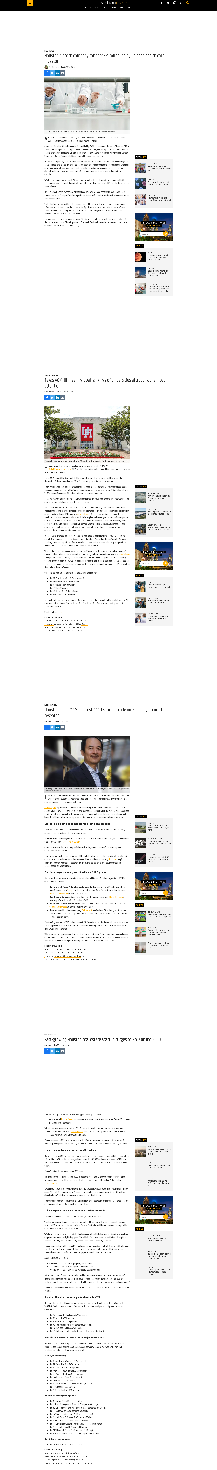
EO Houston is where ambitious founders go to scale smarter (158, 601)
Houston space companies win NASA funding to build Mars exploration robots (158, 257)
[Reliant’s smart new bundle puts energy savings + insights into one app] (140, 947)
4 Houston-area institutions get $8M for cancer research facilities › (64, 956)
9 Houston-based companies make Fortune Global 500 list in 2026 (160, 528)
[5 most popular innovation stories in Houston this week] (140, 1167)
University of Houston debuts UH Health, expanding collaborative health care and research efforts (159, 289)
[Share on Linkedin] (57, 73)
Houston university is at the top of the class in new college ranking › (65, 627)
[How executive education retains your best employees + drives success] (140, 618)
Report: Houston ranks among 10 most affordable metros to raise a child (159, 168)
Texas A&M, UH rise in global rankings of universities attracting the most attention (104, 383)
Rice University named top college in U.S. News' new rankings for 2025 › (66, 620)
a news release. (51, 1183)
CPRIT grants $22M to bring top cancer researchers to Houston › (63, 952)
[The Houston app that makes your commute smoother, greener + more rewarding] (140, 1255)
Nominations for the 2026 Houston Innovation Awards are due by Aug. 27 (159, 843)
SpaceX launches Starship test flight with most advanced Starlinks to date (158, 273)
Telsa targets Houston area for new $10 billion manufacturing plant (160, 513)
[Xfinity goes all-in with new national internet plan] (140, 1240)
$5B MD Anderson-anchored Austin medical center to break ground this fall (159, 1151)
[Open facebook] (161, 3)
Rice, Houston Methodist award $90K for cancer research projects (159, 183)
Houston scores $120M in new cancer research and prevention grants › (65, 949)
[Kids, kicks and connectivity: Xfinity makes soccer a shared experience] (140, 916)
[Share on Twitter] (52, 73)
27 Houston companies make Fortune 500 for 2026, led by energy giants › (66, 1456)
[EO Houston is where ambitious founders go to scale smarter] (140, 602)
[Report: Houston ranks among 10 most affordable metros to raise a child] (140, 168)
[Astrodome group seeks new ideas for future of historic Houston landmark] (140, 497)
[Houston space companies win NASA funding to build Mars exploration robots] (140, 257)
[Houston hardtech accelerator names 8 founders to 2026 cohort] (140, 199)
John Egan (48, 721)
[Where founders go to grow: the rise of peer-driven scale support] (140, 586)
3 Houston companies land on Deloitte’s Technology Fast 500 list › (64, 1460)
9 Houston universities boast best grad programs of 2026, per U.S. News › (66, 624)
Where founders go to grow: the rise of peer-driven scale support (159, 586)
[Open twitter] (168, 3)
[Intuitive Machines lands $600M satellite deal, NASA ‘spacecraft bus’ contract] (140, 858)
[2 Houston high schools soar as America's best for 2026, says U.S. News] (140, 827)
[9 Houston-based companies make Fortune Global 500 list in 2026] (140, 529)
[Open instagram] (175, 3)
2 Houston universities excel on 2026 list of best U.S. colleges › (63, 631)
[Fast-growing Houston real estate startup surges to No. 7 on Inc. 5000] (87, 1088)
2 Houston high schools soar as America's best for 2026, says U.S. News (159, 828)
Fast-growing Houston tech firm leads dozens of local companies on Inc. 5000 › (68, 1463)
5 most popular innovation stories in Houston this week (159, 1166)
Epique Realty (67, 1119)
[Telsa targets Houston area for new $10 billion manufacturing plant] (140, 513)
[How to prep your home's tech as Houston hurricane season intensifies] (140, 1271)
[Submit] (187, 3)
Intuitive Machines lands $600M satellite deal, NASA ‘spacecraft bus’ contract (159, 859)
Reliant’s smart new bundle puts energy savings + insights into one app (159, 945)
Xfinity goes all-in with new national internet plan (157, 1239)
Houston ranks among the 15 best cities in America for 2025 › (62, 1453)
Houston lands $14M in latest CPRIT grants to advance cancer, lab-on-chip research (105, 712)
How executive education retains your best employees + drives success (159, 618)
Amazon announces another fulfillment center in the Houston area (159, 1183)
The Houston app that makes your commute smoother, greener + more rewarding (159, 1256)
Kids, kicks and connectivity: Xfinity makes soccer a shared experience (159, 915)
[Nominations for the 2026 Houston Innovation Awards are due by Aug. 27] (140, 843)
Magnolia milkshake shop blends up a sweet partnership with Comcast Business (159, 932)
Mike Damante (49, 392)
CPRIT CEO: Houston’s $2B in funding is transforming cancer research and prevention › (70, 959)
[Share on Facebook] (47, 73)
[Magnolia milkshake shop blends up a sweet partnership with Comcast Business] (140, 932)
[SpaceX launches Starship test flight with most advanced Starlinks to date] (140, 272)
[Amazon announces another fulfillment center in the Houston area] (140, 1182)
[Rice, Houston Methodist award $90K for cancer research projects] (140, 183)
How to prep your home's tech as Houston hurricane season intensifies (159, 1272)
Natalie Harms (54, 67)
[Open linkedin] (181, 3)
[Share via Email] (62, 73)
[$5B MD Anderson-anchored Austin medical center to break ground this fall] (140, 1151)
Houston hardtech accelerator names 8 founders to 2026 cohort (159, 199)
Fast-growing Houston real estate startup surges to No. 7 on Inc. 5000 (102, 1039)
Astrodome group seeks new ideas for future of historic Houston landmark (159, 498)
